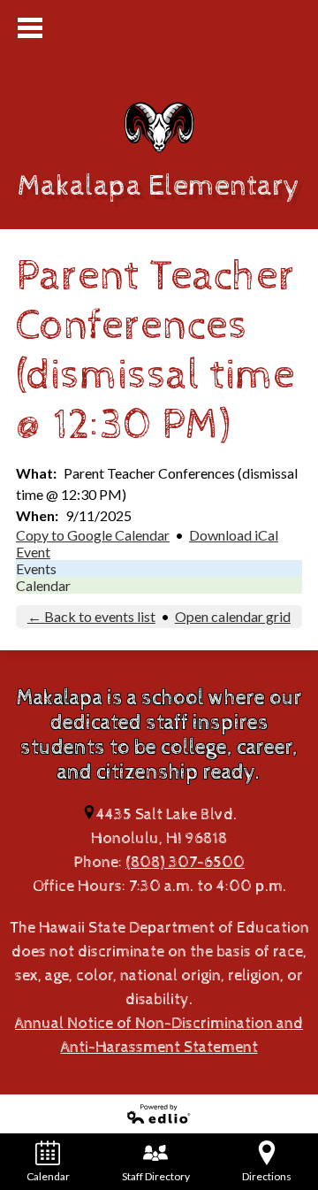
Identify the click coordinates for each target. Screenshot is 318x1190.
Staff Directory (156, 1176)
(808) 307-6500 (185, 862)
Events (36, 568)
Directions (267, 1176)
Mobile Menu (30, 28)
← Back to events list (91, 616)
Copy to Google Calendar (93, 534)
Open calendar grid (233, 616)
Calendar (43, 585)
